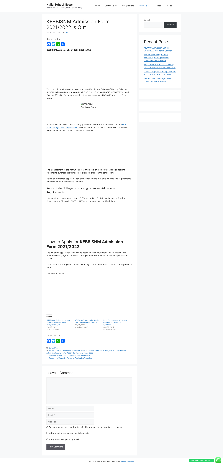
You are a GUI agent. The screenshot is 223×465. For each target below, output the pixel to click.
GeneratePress (127, 461)
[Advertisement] (89, 70)
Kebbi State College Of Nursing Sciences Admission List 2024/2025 (115, 322)
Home (97, 6)
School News (144, 6)
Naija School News (59, 4)
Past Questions (127, 6)
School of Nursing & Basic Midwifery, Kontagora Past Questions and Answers (156, 58)
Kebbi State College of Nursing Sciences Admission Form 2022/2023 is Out (58, 322)
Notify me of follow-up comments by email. (69, 433)
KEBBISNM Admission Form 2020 (80, 353)
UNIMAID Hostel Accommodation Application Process (70, 355)
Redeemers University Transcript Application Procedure (70, 358)
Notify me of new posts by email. (64, 439)
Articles (169, 6)
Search (147, 20)
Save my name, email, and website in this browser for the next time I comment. (86, 427)
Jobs (159, 6)
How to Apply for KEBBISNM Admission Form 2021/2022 (71, 350)
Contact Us (109, 6)
